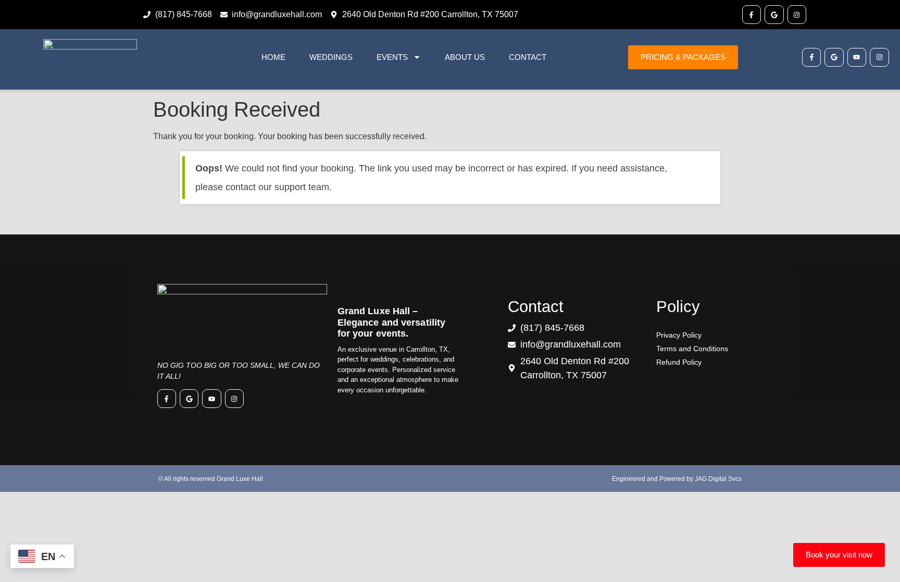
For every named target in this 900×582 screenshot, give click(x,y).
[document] (450, 291)
